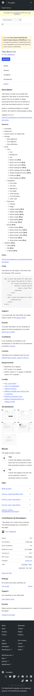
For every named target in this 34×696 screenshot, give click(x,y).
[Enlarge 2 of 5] (30, 412)
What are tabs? (7, 488)
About (4, 625)
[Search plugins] (20, 20)
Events (20, 643)
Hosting (4, 632)
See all (30, 586)
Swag (20, 649)
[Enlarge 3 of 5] (14, 424)
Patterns (20, 635)
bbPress (5, 661)
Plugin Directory (6, 8)
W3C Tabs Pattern (10, 383)
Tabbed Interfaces (10, 389)
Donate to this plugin (8, 615)
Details (6, 66)
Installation (7, 75)
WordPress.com (8, 655)
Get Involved (22, 640)
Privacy (4, 635)
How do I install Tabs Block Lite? (12, 494)
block (30, 564)
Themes (20, 629)
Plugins (20, 632)
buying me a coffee (8, 332)
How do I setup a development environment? (10, 510)
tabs (30, 568)
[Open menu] (31, 2)
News (3, 629)
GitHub (13, 346)
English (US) (28, 560)
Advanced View (7, 573)
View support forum (8, 599)
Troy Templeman (9, 54)
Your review (5, 586)
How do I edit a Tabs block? (11, 505)
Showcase (21, 625)
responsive (22, 568)
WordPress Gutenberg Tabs (13, 396)
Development (8, 79)
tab (27, 568)
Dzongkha (9, 672)
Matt (4, 658)
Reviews (6, 70)
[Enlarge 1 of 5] (14, 412)
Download (6, 59)
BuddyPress (6, 664)
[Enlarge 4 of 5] (30, 424)
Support (6, 84)
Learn (3, 640)
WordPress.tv (7, 649)
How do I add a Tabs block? (11, 499)
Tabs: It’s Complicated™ (12, 386)
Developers (5, 646)
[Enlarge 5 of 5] (14, 436)
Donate (21, 646)
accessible (24, 564)
